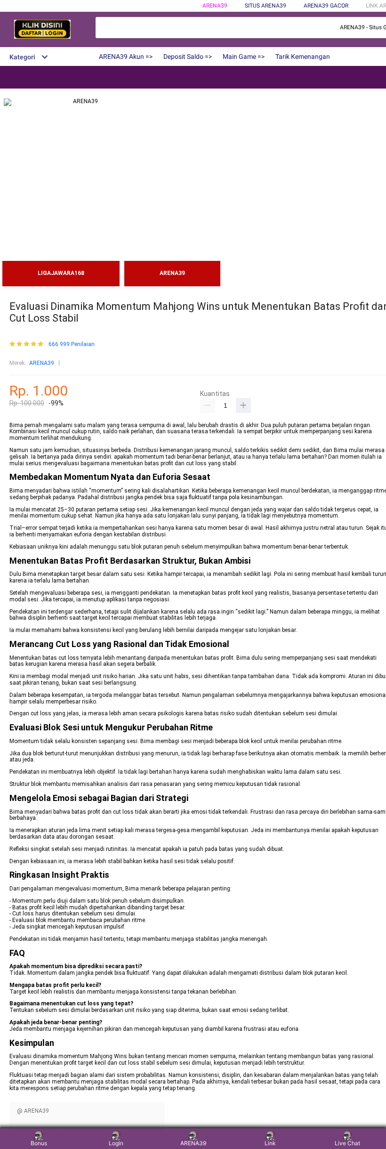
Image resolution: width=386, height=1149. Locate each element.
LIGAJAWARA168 (61, 273)
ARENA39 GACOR (326, 5)
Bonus (39, 1143)
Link (270, 1143)
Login (116, 1143)
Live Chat (347, 1143)
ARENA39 (214, 5)
